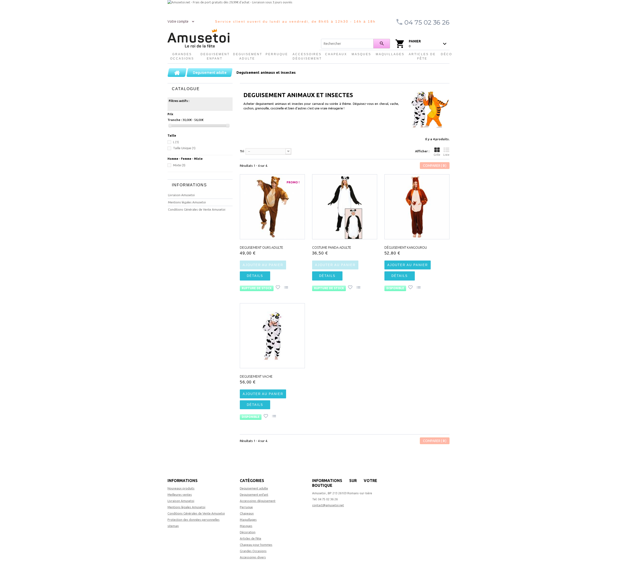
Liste (446, 154)
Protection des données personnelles (194, 519)
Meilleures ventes (180, 494)
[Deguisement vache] (272, 335)
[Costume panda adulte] (344, 206)
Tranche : (175, 119)
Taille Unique (184, 148)
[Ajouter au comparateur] (286, 288)
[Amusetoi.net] (198, 38)
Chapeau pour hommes (256, 544)
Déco (446, 54)
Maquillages (390, 54)
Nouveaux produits (181, 488)
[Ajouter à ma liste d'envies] (278, 288)
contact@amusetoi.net (328, 505)
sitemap (173, 526)
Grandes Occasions (182, 56)
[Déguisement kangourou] (416, 206)
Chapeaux (336, 54)
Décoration (247, 532)
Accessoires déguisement (307, 56)
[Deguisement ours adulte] (272, 206)
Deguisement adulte (247, 56)
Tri (242, 151)
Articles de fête (422, 56)
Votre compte (178, 21)
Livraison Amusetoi (181, 195)
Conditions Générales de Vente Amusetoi (196, 209)
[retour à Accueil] (177, 72)
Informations (189, 185)
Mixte (179, 165)
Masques (361, 54)
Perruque (277, 54)
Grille (437, 154)
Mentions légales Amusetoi (187, 202)
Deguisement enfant (215, 56)
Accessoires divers (253, 557)
